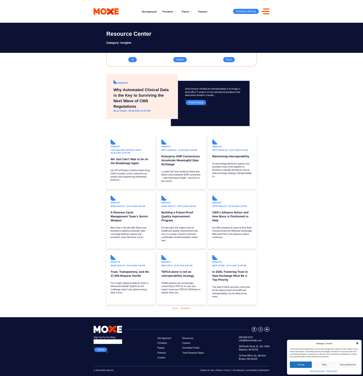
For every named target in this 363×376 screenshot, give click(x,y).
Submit (100, 349)
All (132, 59)
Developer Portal (190, 348)
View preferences (348, 364)
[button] (357, 343)
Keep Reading (196, 102)
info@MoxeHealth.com (250, 340)
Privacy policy (223, 370)
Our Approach (149, 12)
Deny (324, 364)
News (229, 59)
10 (182, 308)
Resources (187, 338)
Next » (187, 308)
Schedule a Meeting (246, 11)
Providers (167, 12)
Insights (180, 59)
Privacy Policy (332, 371)
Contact (161, 357)
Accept (301, 364)
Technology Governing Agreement (251, 370)
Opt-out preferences (317, 371)
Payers (185, 12)
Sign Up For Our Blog (105, 337)
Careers (186, 343)
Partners (202, 12)
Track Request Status (193, 353)
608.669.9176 (246, 337)
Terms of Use (207, 370)
